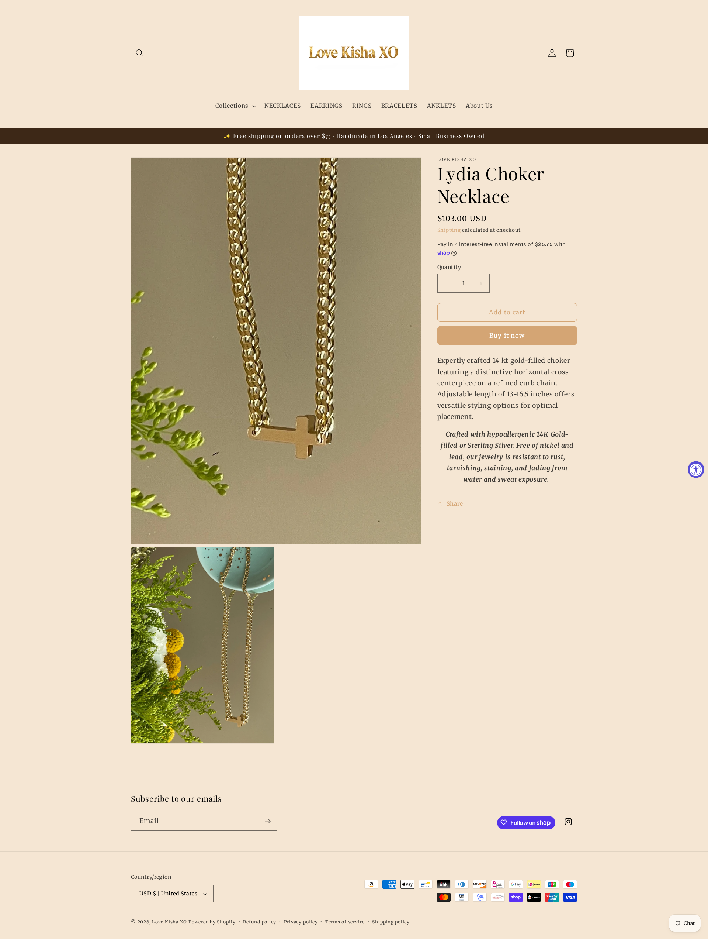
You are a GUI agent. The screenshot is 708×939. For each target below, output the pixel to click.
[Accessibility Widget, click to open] (696, 469)
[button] (140, 53)
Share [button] (455, 503)
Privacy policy (301, 922)
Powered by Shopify (212, 922)
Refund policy (259, 922)
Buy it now (507, 336)
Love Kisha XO (169, 922)
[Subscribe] (268, 821)
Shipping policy (391, 922)
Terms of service (345, 922)
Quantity (449, 267)
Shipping (449, 230)
